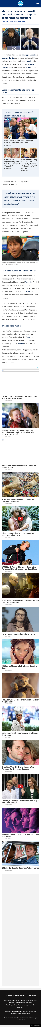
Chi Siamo (8, 995)
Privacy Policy (20, 995)
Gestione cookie (35, 1025)
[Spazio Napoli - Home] (20, 3)
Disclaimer (32, 995)
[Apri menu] (38, 3)
